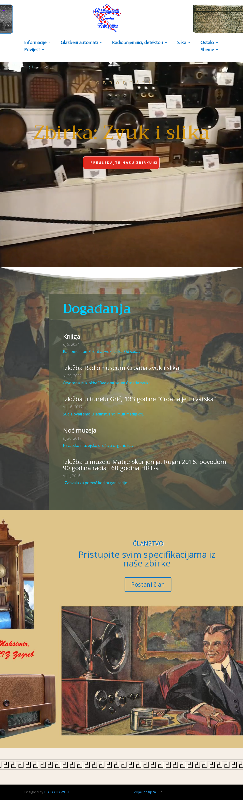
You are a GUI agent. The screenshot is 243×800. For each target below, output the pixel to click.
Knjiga (71, 336)
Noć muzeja (79, 430)
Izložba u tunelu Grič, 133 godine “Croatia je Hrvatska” (139, 399)
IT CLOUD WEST (57, 792)
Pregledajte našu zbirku (121, 162)
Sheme (207, 50)
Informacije (35, 43)
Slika (181, 43)
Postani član (148, 584)
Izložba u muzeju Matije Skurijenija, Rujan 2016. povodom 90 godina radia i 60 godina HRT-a (144, 464)
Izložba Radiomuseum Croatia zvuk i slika (121, 367)
